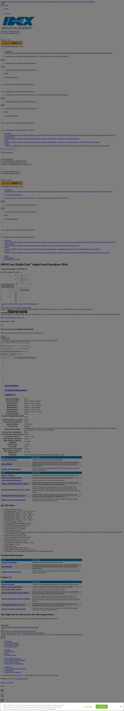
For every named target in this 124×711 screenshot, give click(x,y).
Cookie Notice (51, 709)
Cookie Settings (88, 706)
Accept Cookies (101, 706)
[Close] (121, 706)
